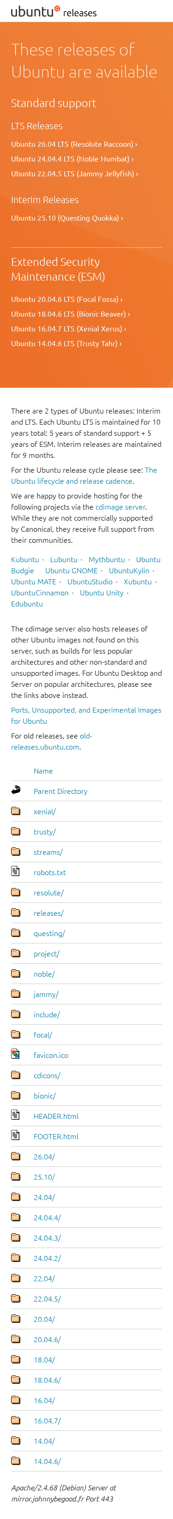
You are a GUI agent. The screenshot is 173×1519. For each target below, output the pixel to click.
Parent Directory (61, 791)
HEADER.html (56, 1116)
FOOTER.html (56, 1136)
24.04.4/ (47, 1217)
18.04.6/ (47, 1380)
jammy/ (46, 994)
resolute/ (49, 893)
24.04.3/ (47, 1238)
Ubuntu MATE (33, 581)
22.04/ (44, 1278)
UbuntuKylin (129, 570)
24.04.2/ (47, 1258)
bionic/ (45, 1096)
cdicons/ (47, 1075)
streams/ (48, 852)
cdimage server (120, 507)
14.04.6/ (47, 1461)
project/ (47, 953)
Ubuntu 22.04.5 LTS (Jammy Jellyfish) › (74, 173)
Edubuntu (27, 604)
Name (43, 771)
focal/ (43, 1035)
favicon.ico (51, 1055)
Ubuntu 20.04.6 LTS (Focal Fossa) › (67, 299)
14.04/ (44, 1441)
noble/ (44, 974)
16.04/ (44, 1400)
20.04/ (44, 1319)
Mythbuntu (107, 559)
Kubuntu (25, 559)
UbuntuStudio (90, 581)
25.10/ (44, 1177)
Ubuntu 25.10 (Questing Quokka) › (67, 218)
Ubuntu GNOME (71, 570)
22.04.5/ (47, 1299)
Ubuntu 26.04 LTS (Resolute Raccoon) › (74, 144)
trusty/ (45, 832)
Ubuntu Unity (102, 592)
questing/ (49, 933)
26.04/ (44, 1157)
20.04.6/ (47, 1339)
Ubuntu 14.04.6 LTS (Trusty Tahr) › (66, 343)
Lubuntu (64, 559)
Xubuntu (138, 581)
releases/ (49, 913)
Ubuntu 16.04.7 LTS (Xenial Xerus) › (68, 328)
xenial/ (45, 811)
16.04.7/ (47, 1421)
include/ (47, 1014)
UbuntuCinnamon (40, 592)
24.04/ (44, 1197)
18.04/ (44, 1360)
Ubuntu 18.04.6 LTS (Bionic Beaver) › (70, 314)
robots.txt (50, 872)
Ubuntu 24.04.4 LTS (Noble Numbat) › (72, 159)
